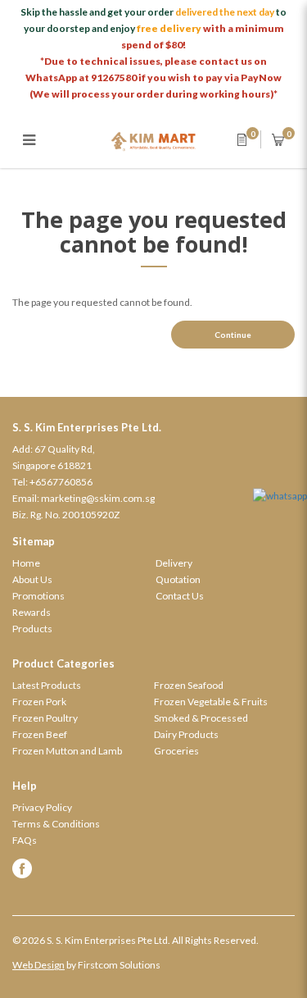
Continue (232, 335)
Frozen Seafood (188, 685)
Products (32, 628)
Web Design (38, 965)
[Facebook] (153, 868)
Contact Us (180, 596)
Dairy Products (186, 734)
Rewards (31, 612)
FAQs (24, 840)
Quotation (178, 579)
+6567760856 (61, 482)
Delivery (174, 563)
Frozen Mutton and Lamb (67, 751)
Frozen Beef (39, 734)
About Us (32, 579)
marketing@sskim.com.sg (98, 498)
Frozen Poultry (45, 718)
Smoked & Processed (201, 718)
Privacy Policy (42, 807)
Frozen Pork (39, 701)
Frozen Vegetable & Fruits (211, 701)
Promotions (38, 596)
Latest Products (46, 685)
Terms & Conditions (56, 824)
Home (26, 563)
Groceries (176, 751)
